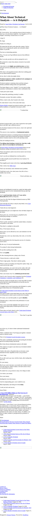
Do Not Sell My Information (7, 494)
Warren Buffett (4, 105)
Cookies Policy (4, 491)
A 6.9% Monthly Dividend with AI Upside (14, 442)
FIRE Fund (13, 165)
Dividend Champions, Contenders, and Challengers (15, 277)
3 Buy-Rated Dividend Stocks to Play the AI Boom (16, 434)
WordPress (25, 515)
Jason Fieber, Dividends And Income (15, 24)
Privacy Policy (4, 488)
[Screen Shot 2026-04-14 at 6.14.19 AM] (16, 448)
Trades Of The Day (8, 7)
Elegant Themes (11, 515)
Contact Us (3, 486)
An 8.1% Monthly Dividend (10, 437)
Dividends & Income (8, 6)
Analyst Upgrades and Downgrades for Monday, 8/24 (17, 440)
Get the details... (8, 401)
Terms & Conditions (5, 489)
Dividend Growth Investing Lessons (15, 337)
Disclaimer (3, 492)
